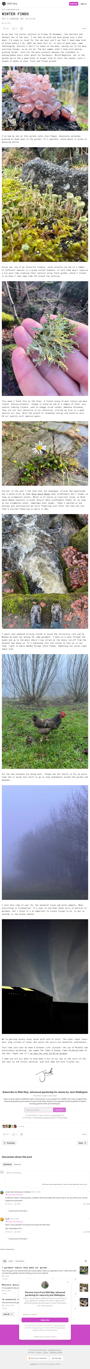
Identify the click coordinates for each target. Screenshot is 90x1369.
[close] (67, 1282)
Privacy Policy (52, 1330)
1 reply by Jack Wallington (17, 1211)
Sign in (84, 4)
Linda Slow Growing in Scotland (18, 1192)
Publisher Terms (54, 1350)
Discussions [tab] (19, 1261)
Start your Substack (39, 1358)
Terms (45, 1352)
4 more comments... (7, 1249)
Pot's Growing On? (10, 10)
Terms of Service (59, 1325)
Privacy (39, 1352)
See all (6, 1314)
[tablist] (12, 1164)
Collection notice (55, 1352)
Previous (11, 1143)
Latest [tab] (10, 1261)
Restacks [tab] (17, 1164)
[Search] (85, 1261)
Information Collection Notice (44, 1118)
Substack (33, 1364)
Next (81, 1143)
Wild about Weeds (41, 494)
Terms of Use (36, 1328)
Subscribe (73, 4)
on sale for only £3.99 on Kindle (48, 1053)
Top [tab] (4, 1261)
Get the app (56, 1358)
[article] (45, 1273)
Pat (6, 1219)
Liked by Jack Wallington (15, 1194)
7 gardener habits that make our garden (24, 1267)
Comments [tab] (7, 1164)
